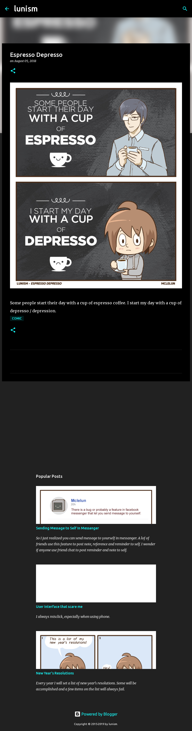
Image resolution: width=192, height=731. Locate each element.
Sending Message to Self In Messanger (67, 528)
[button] (13, 71)
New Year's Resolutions (55, 673)
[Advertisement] (96, 424)
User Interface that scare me (59, 607)
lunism (26, 8)
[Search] (45, 9)
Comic (17, 318)
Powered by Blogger (99, 714)
